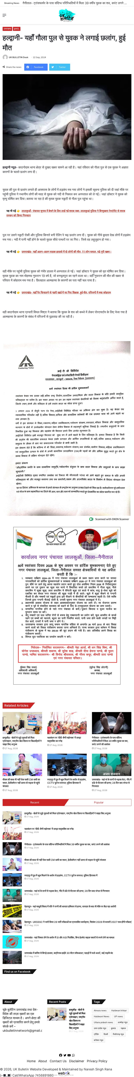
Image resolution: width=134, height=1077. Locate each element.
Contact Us (58, 1061)
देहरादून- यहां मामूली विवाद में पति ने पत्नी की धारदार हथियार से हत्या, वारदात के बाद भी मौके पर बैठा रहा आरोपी (70, 906)
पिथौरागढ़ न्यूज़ (118, 1034)
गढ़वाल (123, 1028)
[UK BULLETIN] (67, 15)
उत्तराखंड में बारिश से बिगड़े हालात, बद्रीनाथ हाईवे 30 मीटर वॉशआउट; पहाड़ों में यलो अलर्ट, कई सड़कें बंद (68, 952)
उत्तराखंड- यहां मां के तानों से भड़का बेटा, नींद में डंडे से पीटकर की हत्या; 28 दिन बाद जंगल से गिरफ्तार (111, 783)
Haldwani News (101, 1016)
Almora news (100, 1010)
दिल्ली (106, 1034)
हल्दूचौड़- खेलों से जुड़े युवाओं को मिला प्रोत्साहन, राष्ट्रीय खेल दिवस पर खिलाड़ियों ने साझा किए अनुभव (22, 741)
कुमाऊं (113, 1028)
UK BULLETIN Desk (18, 57)
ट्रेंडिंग (96, 1034)
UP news (118, 1016)
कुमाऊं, (16, 28)
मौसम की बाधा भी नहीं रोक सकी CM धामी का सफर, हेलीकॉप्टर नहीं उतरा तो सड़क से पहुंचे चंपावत (77, 3)
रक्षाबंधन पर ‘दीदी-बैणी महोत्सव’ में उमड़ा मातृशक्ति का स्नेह (49, 828)
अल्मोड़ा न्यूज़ (122, 1022)
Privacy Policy (97, 1061)
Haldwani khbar (119, 1010)
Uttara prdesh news (103, 1022)
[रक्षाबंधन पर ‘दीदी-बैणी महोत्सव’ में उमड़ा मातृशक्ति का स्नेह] (67, 723)
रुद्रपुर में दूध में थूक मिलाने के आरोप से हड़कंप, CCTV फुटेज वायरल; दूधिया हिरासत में (60, 875)
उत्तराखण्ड (7, 28)
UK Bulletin (21, 1069)
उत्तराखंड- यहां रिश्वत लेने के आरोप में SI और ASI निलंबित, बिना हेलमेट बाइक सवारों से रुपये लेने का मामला (69, 937)
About (42, 1061)
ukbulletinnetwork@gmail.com (25, 1030)
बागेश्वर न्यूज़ (98, 1040)
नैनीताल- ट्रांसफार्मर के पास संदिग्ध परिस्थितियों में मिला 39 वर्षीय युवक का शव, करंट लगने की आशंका (110, 741)
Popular (99, 802)
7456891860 (44, 1075)
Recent (34, 802)
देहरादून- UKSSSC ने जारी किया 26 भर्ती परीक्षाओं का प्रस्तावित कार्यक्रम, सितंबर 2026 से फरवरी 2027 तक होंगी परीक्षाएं (77, 921)
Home (31, 1061)
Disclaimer (76, 1061)
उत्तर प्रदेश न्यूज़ (100, 1028)
